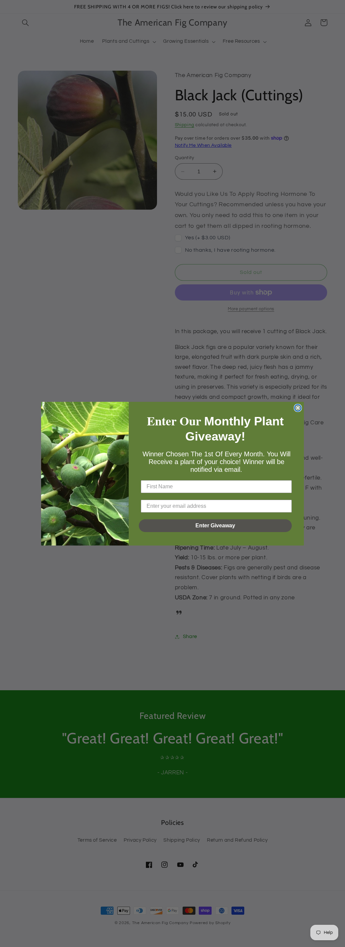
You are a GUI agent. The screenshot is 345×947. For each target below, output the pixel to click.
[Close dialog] (297, 408)
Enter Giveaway (215, 525)
